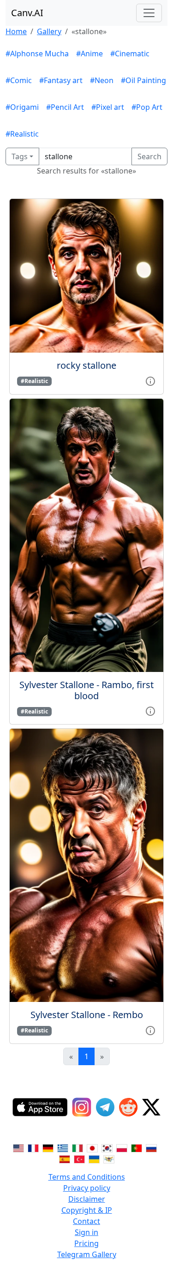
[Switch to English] (18, 1147)
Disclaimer (86, 1199)
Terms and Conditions (86, 1177)
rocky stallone (86, 365)
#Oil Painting (143, 80)
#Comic (19, 80)
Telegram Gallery (86, 1254)
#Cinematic (129, 53)
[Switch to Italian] (77, 1147)
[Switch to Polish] (121, 1147)
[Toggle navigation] (149, 13)
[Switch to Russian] (151, 1147)
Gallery (49, 31)
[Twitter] (151, 1107)
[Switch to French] (33, 1147)
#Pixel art (107, 107)
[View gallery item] (150, 380)
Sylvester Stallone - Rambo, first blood (86, 690)
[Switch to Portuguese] (136, 1147)
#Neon (101, 80)
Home (16, 31)
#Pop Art (146, 107)
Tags (20, 156)
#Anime (89, 53)
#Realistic (22, 134)
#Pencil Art (65, 107)
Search (149, 156)
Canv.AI (27, 12)
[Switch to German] (48, 1147)
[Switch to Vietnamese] (108, 1158)
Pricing (86, 1243)
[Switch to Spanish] (64, 1158)
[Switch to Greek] (62, 1147)
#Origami (22, 107)
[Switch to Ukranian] (94, 1158)
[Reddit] (128, 1107)
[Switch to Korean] (107, 1147)
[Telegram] (105, 1107)
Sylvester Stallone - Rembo (86, 1014)
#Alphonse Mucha (37, 53)
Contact (86, 1221)
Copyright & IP (86, 1210)
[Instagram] (81, 1107)
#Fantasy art (61, 80)
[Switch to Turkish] (79, 1158)
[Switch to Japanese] (92, 1147)
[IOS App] (40, 1107)
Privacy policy (86, 1188)
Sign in (86, 1232)
